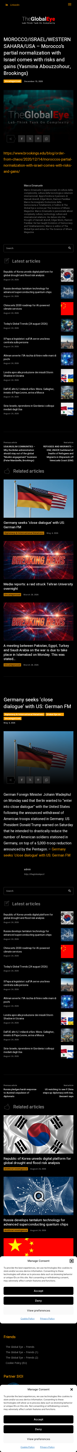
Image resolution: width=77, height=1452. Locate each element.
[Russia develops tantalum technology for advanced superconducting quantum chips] (67, 292)
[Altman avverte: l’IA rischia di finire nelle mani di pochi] (67, 359)
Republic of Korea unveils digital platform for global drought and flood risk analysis (28, 273)
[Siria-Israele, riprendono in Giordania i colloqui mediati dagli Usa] (67, 409)
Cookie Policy (28, 1447)
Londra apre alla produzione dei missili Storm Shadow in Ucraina (28, 374)
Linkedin (15, 4)
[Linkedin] (7, 5)
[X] (29, 138)
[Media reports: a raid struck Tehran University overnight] (38, 560)
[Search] (69, 248)
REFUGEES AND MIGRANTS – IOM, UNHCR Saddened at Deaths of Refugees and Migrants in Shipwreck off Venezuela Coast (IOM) (58, 453)
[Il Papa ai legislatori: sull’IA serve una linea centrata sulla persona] (67, 342)
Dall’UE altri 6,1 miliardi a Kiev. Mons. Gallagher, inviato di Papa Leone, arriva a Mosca (29, 391)
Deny (38, 1429)
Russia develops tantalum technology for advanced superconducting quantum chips (28, 290)
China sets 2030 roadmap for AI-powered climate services (27, 307)
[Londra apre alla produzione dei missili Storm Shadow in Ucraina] (67, 375)
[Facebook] (21, 138)
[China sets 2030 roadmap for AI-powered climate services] (67, 308)
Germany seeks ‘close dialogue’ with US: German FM (34, 525)
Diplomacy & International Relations (23, 533)
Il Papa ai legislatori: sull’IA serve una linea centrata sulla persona (27, 340)
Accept (38, 1419)
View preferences (38, 1439)
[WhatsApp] (46, 138)
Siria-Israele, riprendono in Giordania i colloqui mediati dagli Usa (29, 407)
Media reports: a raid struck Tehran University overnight (38, 586)
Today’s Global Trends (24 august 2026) (26, 324)
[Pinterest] (38, 138)
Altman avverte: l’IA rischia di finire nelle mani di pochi (30, 357)
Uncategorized (12, 81)
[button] (71, 1389)
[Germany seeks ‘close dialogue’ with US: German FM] (38, 498)
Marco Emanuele (33, 186)
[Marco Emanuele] (12, 209)
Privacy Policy (47, 1447)
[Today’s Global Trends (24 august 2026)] (67, 325)
